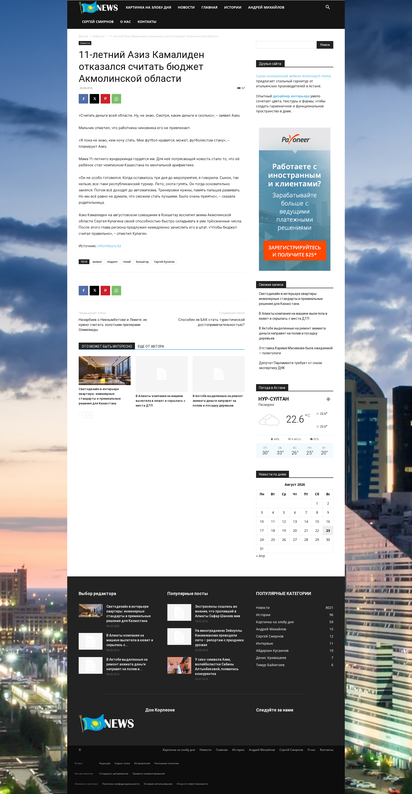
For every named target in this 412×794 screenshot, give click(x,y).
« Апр (260, 556)
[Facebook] (83, 99)
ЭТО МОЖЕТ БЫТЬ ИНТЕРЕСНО (107, 346)
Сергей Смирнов (97, 21)
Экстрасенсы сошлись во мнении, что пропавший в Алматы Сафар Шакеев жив (217, 611)
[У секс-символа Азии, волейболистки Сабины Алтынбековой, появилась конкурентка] (179, 665)
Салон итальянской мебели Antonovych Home (293, 76)
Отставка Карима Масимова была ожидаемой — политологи (296, 350)
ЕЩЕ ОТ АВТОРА (151, 346)
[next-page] (89, 415)
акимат (97, 261)
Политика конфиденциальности (120, 783)
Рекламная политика (166, 763)
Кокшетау (142, 261)
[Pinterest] (105, 99)
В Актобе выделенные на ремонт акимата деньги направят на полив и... (127, 664)
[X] (94, 99)
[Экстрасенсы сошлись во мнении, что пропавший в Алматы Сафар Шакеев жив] (179, 612)
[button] (327, 7)
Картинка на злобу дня (148, 7)
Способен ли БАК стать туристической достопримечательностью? (211, 322)
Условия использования (158, 783)
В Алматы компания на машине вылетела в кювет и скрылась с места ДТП (160, 400)
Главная (209, 7)
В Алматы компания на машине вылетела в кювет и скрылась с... (129, 640)
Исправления (142, 763)
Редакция (104, 763)
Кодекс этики (122, 763)
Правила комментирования (149, 773)
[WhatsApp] (116, 99)
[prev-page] (82, 415)
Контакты (147, 21)
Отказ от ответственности (192, 783)
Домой (83, 36)
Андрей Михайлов (266, 7)
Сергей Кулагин (164, 261)
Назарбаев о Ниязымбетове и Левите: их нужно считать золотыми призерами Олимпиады (113, 325)
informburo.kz (109, 246)
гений (127, 261)
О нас (125, 21)
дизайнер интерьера (291, 96)
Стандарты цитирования (113, 773)
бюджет (112, 261)
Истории (233, 7)
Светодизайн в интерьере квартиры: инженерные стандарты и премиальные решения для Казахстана (291, 299)
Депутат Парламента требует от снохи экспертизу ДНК (290, 365)
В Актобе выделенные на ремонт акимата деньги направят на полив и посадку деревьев (218, 400)
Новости (186, 7)
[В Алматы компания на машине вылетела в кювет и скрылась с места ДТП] (162, 374)
